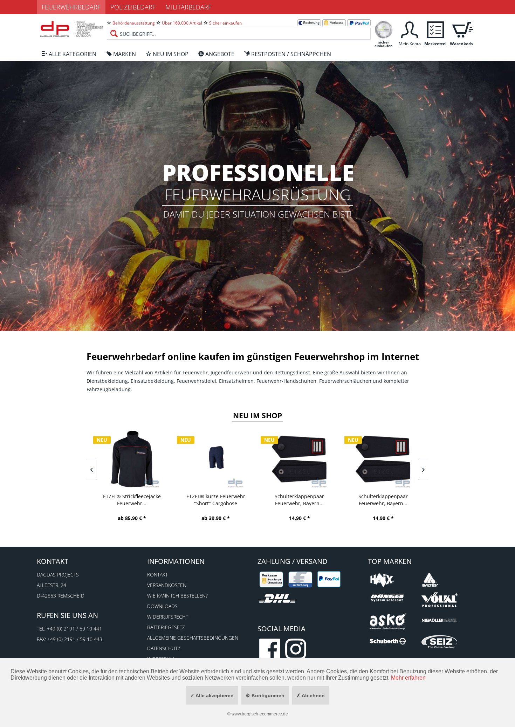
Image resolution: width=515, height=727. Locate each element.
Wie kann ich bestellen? (177, 595)
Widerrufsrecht (167, 616)
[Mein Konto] (410, 29)
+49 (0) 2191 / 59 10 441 (74, 628)
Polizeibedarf (133, 7)
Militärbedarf (188, 7)
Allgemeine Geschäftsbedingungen (192, 637)
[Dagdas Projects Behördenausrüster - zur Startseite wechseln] (72, 29)
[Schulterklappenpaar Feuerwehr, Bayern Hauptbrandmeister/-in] (383, 459)
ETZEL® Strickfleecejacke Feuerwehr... (132, 500)
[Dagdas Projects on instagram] (295, 649)
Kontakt (157, 574)
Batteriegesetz (166, 627)
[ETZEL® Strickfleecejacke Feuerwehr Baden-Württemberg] (132, 459)
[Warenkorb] (461, 29)
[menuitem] (239, 28)
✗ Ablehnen (310, 695)
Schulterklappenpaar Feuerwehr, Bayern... (299, 500)
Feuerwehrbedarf (71, 7)
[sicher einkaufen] (384, 29)
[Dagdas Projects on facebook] (269, 649)
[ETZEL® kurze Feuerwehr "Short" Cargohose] (215, 459)
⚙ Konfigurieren (265, 695)
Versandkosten (166, 585)
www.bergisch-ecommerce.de (260, 714)
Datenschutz (163, 648)
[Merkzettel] (435, 29)
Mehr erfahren (408, 678)
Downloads (162, 606)
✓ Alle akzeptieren (212, 695)
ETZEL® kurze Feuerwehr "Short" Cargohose (215, 500)
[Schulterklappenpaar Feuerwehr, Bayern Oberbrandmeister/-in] (299, 459)
